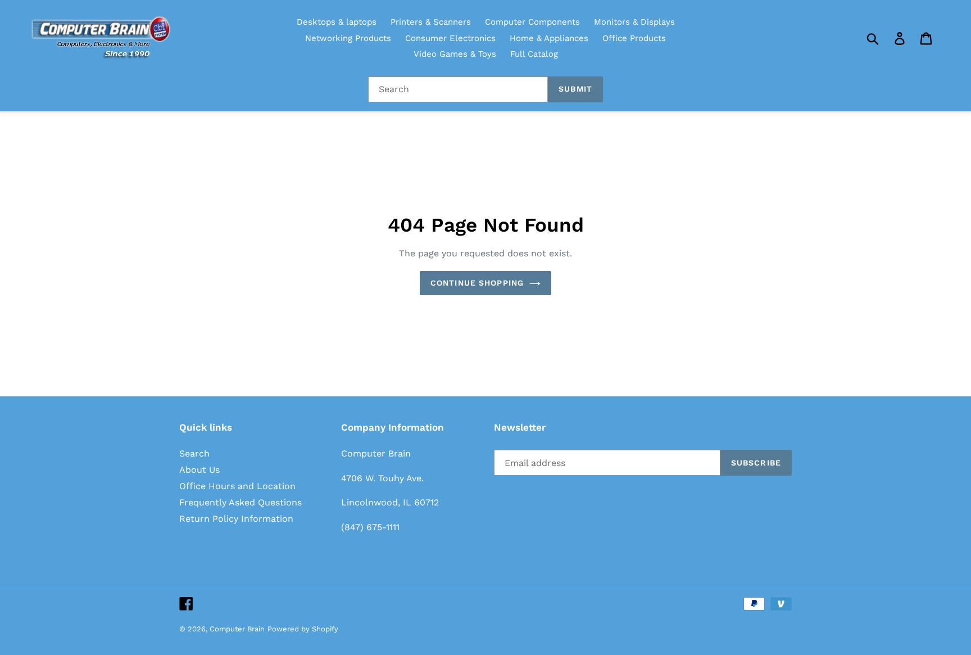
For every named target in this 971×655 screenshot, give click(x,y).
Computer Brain (237, 629)
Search (194, 453)
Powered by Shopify (302, 629)
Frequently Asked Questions (240, 502)
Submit (575, 88)
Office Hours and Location (237, 486)
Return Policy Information (236, 518)
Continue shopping (477, 282)
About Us (199, 469)
